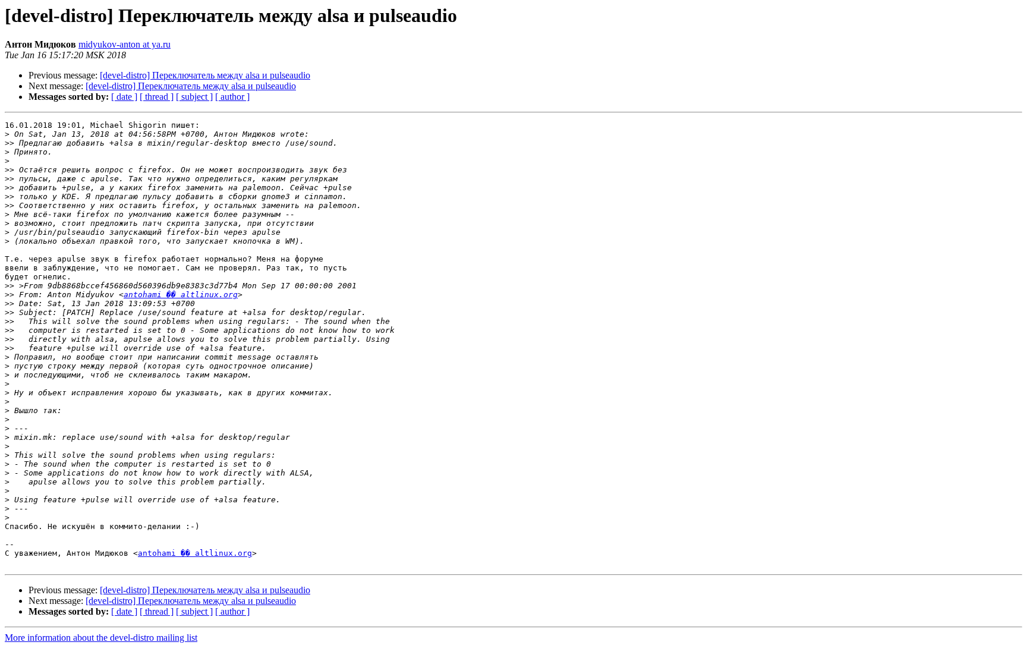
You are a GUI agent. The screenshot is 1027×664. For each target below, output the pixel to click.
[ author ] (232, 97)
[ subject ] (194, 97)
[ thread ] (157, 97)
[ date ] (124, 97)
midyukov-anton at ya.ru (124, 44)
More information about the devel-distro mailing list (101, 637)
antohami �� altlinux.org (181, 294)
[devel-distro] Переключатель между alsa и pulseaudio (205, 75)
